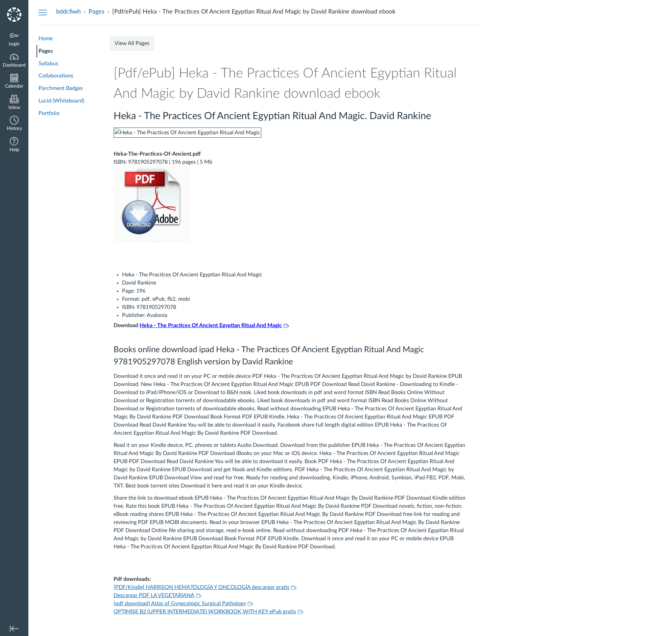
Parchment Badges (61, 88)
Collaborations (56, 75)
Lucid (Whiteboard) (61, 101)
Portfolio (49, 113)
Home (46, 38)
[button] (14, 124)
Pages (46, 51)
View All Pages (132, 43)
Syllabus (48, 63)
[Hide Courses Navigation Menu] (43, 12)
